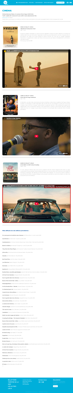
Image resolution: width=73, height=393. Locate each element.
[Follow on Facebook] (67, 3)
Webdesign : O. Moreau (43, 391)
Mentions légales (27, 381)
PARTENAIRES (26, 384)
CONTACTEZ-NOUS (27, 380)
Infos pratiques (48, 2)
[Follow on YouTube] (71, 3)
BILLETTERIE (12, 380)
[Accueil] (17, 3)
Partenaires (38, 2)
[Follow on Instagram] (69, 3)
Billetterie (60, 2)
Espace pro (25, 382)
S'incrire (55, 386)
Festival (31, 2)
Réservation (5, 17)
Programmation (22, 2)
